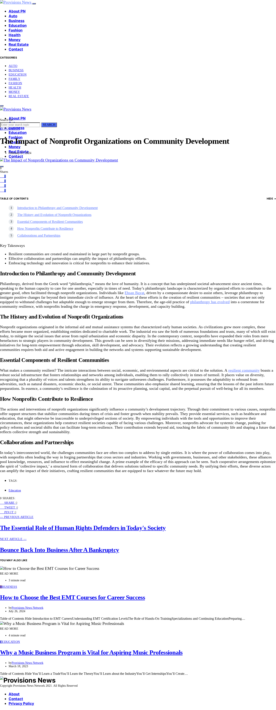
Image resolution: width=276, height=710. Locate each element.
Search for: (7, 120)
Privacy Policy (21, 703)
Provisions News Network (27, 607)
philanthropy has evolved (210, 302)
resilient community (244, 370)
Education (18, 25)
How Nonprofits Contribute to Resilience (45, 228)
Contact (16, 49)
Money (14, 40)
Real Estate (19, 44)
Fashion (15, 30)
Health (14, 35)
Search (49, 124)
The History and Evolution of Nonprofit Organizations (54, 215)
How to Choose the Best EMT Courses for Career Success (72, 597)
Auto (13, 16)
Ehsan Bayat (134, 293)
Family (14, 79)
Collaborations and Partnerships (38, 235)
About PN (17, 11)
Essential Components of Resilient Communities (50, 221)
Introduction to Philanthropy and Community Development (57, 208)
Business (16, 21)
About (14, 694)
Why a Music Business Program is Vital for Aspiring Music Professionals (91, 652)
